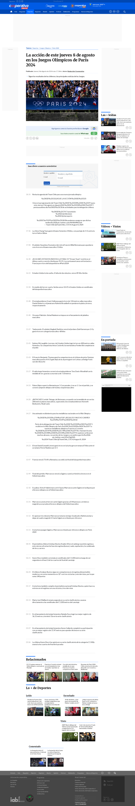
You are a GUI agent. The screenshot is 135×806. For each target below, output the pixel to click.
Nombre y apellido (49, 173)
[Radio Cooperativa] (78, 6)
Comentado (35, 746)
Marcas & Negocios (87, 11)
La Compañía (13, 780)
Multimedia (66, 11)
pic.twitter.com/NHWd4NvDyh (70, 222)
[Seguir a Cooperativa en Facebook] (17, 1)
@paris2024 (59, 205)
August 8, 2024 (77, 225)
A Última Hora (40, 794)
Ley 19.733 (13, 784)
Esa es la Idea (40, 789)
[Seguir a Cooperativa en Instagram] (22, 1)
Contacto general (79, 784)
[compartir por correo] (92, 138)
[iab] (17, 804)
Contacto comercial (80, 782)
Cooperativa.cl (79, 796)
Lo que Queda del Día (42, 791)
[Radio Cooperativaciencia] (62, 6)
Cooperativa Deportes (43, 787)
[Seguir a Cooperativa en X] (20, 1)
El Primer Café (41, 783)
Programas (75, 11)
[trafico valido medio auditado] (30, 801)
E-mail (46, 177)
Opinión (51, 11)
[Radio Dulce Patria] (50, 6)
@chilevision (67, 214)
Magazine (22, 11)
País (15, 11)
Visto (63, 721)
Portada (12, 773)
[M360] (109, 773)
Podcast (58, 11)
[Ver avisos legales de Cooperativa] (110, 13)
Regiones (38, 11)
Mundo (45, 11)
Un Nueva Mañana (42, 785)
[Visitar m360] (114, 13)
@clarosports (67, 216)
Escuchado (69, 695)
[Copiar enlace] (95, 138)
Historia (12, 786)
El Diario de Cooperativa (43, 780)
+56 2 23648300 (80, 804)
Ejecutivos (13, 782)
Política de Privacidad (63, 186)
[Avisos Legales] (102, 773)
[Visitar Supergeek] (118, 13)
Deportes (30, 11)
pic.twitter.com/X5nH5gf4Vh (63, 437)
